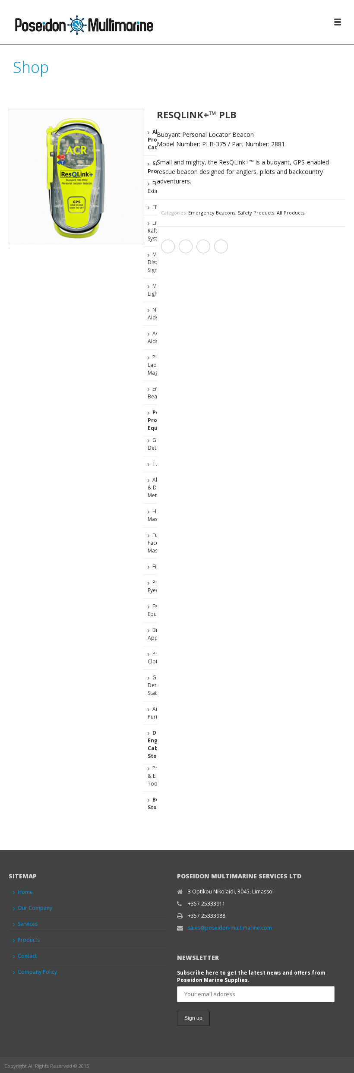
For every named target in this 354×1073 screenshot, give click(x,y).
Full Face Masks (155, 542)
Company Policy (37, 971)
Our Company (35, 908)
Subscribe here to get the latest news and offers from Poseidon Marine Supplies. (251, 976)
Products (29, 940)
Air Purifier (156, 712)
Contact (27, 955)
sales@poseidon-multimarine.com (230, 927)
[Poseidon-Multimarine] (83, 21)
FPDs (158, 207)
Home (25, 892)
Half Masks (155, 515)
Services (28, 924)
